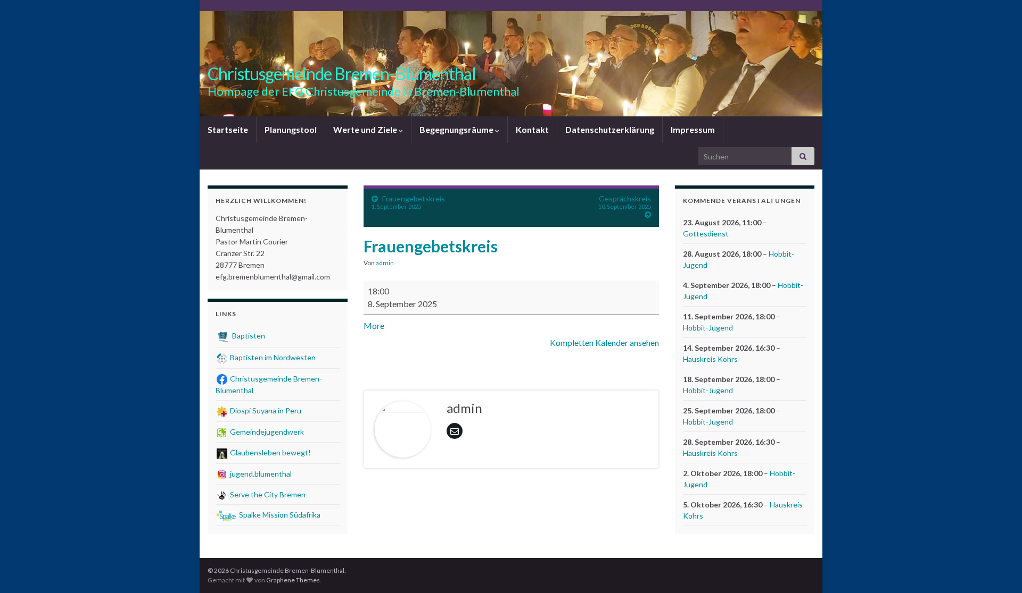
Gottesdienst (706, 233)
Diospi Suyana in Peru (264, 410)
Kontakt (532, 129)
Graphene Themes (293, 580)
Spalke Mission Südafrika (278, 514)
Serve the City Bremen (267, 494)
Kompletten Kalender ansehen (604, 342)
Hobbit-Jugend (708, 327)
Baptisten (247, 335)
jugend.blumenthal (260, 473)
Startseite (228, 129)
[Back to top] (998, 569)
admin (385, 263)
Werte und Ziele (366, 129)
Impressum (693, 129)
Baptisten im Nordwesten (272, 357)
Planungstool (291, 129)
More (374, 325)
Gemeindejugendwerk (266, 431)
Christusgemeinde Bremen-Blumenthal (342, 73)
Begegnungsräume (457, 129)
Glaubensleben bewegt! (269, 452)
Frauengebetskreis (408, 202)
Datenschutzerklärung (609, 129)
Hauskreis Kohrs (710, 358)
